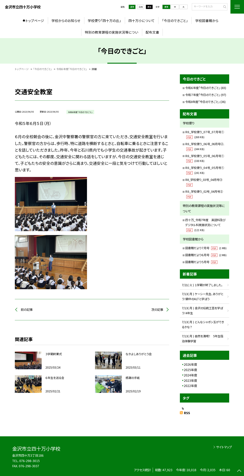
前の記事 (27, 309)
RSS (187, 413)
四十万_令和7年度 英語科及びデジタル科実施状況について (205, 225)
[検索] (224, 6)
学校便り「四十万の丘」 (104, 20)
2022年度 (190, 385)
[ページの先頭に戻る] (239, 471)
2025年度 (190, 370)
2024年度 (190, 375)
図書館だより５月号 (200, 262)
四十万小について (141, 20)
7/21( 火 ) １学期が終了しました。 (202, 285)
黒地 (149, 6)
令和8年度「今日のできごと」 (202, 102)
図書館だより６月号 (205, 255)
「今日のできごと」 (175, 20)
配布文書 (152, 32)
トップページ (35, 20)
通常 (132, 6)
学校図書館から (206, 20)
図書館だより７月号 (205, 248)
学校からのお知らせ (65, 20)
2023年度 (190, 380)
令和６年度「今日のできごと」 (202, 88)
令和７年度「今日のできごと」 (202, 95)
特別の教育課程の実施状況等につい (111, 32)
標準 (166, 6)
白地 (141, 6)
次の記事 (157, 309)
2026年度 (190, 364)
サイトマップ (224, 447)
